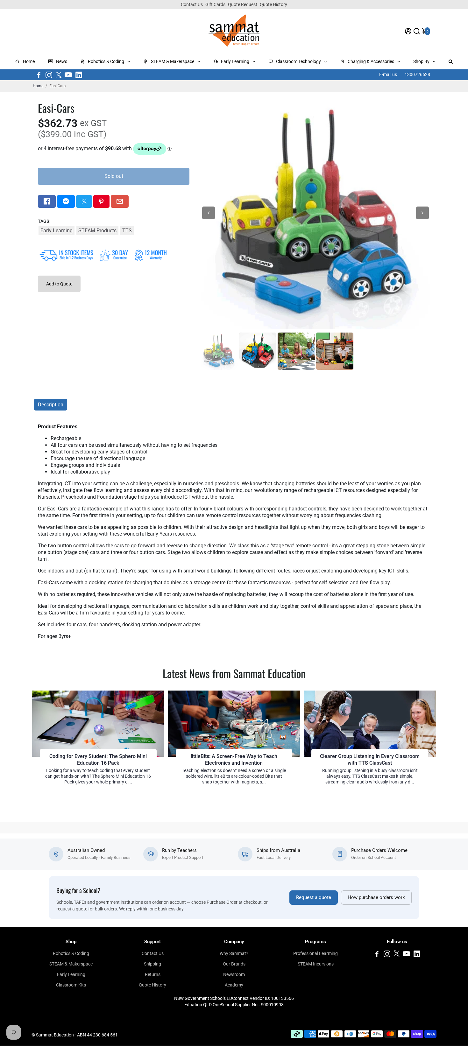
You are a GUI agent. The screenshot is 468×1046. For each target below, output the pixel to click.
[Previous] (208, 213)
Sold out (113, 176)
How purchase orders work (376, 897)
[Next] (422, 213)
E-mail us (388, 74)
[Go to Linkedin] (79, 75)
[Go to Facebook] (38, 75)
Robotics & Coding (71, 953)
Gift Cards (215, 4)
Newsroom (234, 974)
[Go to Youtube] (68, 75)
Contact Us (192, 4)
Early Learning (56, 231)
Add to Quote (59, 283)
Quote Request (242, 4)
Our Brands (234, 963)
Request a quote (313, 897)
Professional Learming (315, 953)
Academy (234, 984)
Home (38, 86)
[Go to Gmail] (120, 201)
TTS (127, 231)
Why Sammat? (234, 953)
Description (50, 405)
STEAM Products (97, 231)
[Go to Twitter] (58, 75)
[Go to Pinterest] (101, 201)
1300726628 (417, 74)
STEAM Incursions (316, 963)
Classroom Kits (71, 984)
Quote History (273, 4)
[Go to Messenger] (66, 201)
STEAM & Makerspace (71, 963)
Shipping (152, 963)
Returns (152, 974)
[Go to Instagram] (49, 75)
